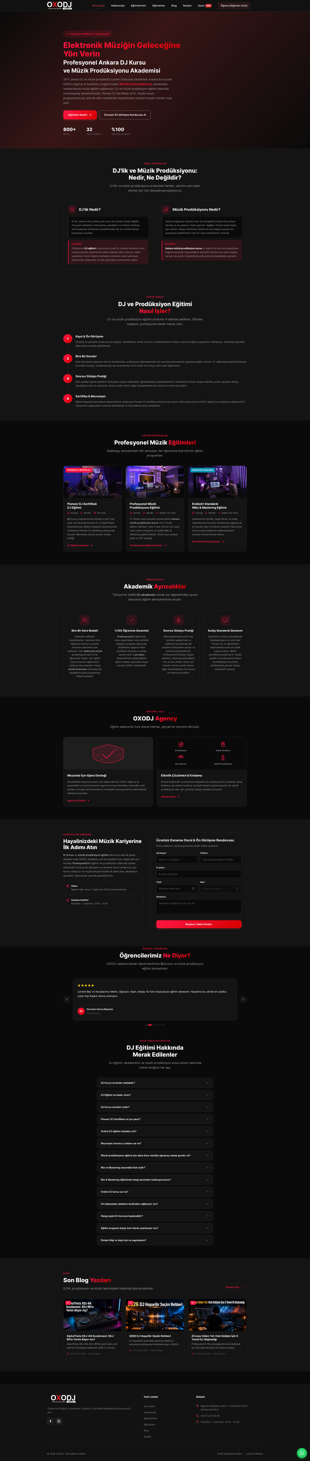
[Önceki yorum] (66, 999)
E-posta (161, 867)
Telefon (204, 853)
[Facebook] (50, 1421)
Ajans (204, 5)
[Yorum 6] (161, 1025)
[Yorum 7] (164, 1025)
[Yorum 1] (146, 1025)
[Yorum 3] (152, 1025)
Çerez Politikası (255, 1453)
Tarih (159, 882)
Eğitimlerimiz (138, 5)
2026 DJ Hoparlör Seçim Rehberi (150, 1336)
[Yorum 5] (159, 1025)
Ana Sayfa (98, 5)
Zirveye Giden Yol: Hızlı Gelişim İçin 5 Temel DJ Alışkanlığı (214, 1337)
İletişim (187, 5)
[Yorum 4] (156, 1025)
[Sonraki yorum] (243, 999)
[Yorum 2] (148, 1025)
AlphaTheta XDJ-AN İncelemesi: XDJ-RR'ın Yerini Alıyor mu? (90, 1337)
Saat (203, 882)
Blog (174, 5)
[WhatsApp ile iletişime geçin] (302, 1453)
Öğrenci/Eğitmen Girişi (234, 5)
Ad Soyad (161, 853)
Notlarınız (161, 896)
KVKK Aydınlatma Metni (229, 1453)
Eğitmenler (158, 5)
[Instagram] (59, 1421)
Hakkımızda (117, 5)
